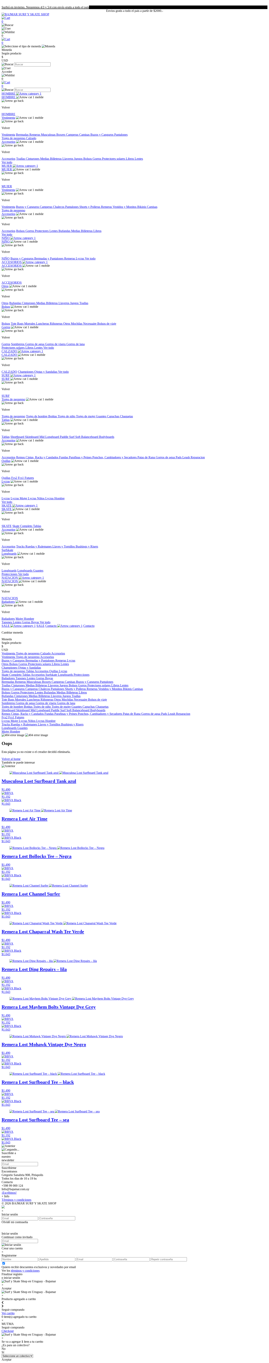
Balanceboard (90, 436)
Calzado (31, 138)
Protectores (42, 231)
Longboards (9, 553)
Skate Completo (22, 526)
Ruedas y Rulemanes (38, 546)
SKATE (7, 505)
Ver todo (7, 162)
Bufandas (64, 231)
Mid (42, 436)
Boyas (35, 622)
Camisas (84, 134)
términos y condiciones (25, 1270)
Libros (130, 158)
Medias (45, 158)
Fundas (64, 457)
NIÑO (6, 238)
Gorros (97, 158)
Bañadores (8, 601)
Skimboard (32, 436)
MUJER (7, 165)
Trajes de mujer (86, 416)
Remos (21, 457)
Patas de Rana (146, 457)
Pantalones (121, 134)
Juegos (78, 158)
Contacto (51, 625)
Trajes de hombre (37, 416)
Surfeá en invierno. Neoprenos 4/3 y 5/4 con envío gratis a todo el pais (45, 7)
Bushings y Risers (87, 546)
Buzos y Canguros (102, 134)
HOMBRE (9, 93)
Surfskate (7, 550)
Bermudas (22, 134)
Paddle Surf (67, 436)
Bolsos (88, 158)
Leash (186, 457)
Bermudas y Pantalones (49, 258)
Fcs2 (14, 478)
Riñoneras (56, 323)
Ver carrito (8, 1313)
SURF (6, 375)
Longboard (52, 436)
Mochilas (77, 323)
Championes (26, 371)
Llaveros (68, 158)
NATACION (10, 577)
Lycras (80, 258)
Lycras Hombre (55, 498)
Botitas (53, 416)
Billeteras (56, 158)
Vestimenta (8, 117)
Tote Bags (17, 323)
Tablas (6, 420)
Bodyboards (106, 436)
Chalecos (59, 206)
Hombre (29, 618)
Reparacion (198, 457)
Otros (5, 286)
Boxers (61, 134)
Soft (78, 436)
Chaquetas (126, 416)
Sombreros (18, 344)
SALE (6, 625)
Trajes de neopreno (14, 138)
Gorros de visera (55, 344)
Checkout (8, 1331)
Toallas (21, 158)
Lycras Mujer (19, 498)
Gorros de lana (75, 344)
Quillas (6, 461)
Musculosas (48, 134)
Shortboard (17, 436)
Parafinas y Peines (80, 457)
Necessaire (90, 323)
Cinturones (33, 158)
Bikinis (142, 206)
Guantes (101, 416)
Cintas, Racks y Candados (42, 457)
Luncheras (43, 323)
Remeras (35, 134)
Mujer (20, 618)
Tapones (7, 622)
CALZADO (10, 351)
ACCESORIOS (12, 262)
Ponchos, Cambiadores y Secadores (114, 457)
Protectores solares (114, 158)
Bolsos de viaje (106, 323)
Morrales (30, 323)
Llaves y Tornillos (64, 546)
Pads (179, 457)
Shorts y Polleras (90, 206)
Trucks (20, 546)
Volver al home (11, 759)
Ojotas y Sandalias (46, 371)
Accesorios (8, 141)
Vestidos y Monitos (125, 206)
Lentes (139, 158)
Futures (29, 478)
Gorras (26, 622)
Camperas (72, 134)
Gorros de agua (35, 344)
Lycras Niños (36, 498)
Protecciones (10, 574)
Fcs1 (21, 478)
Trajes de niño (67, 416)
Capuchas (113, 416)
